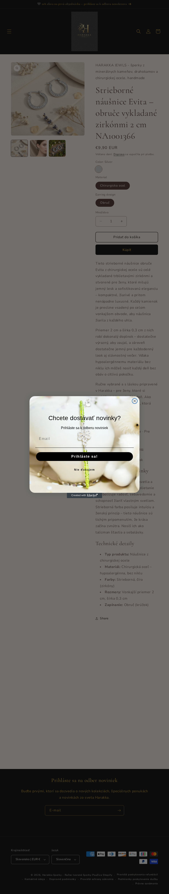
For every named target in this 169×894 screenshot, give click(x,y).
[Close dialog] (134, 401)
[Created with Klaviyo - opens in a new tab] (84, 495)
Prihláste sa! (84, 456)
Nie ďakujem (84, 469)
